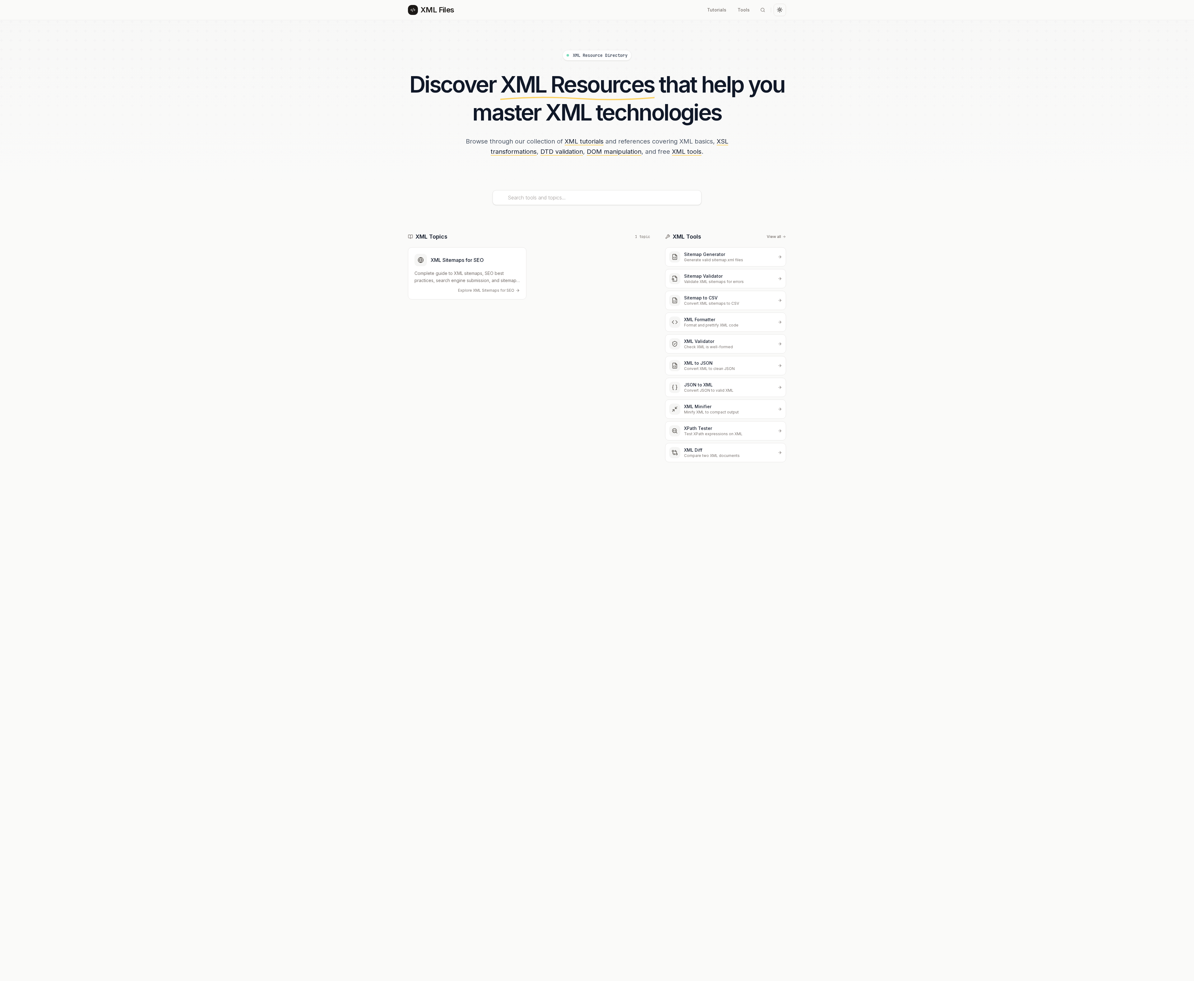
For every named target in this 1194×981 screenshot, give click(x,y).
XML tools (686, 151)
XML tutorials (584, 141)
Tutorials (716, 9)
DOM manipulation (614, 151)
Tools (744, 9)
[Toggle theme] (780, 10)
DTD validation (561, 151)
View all (774, 236)
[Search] (762, 10)
